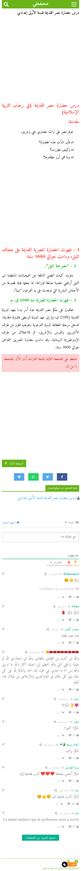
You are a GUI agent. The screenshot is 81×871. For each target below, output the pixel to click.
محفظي (40, 3)
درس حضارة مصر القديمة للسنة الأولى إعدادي (47, 498)
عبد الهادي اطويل (49, 868)
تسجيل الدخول (9, 522)
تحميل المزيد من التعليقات (40, 837)
